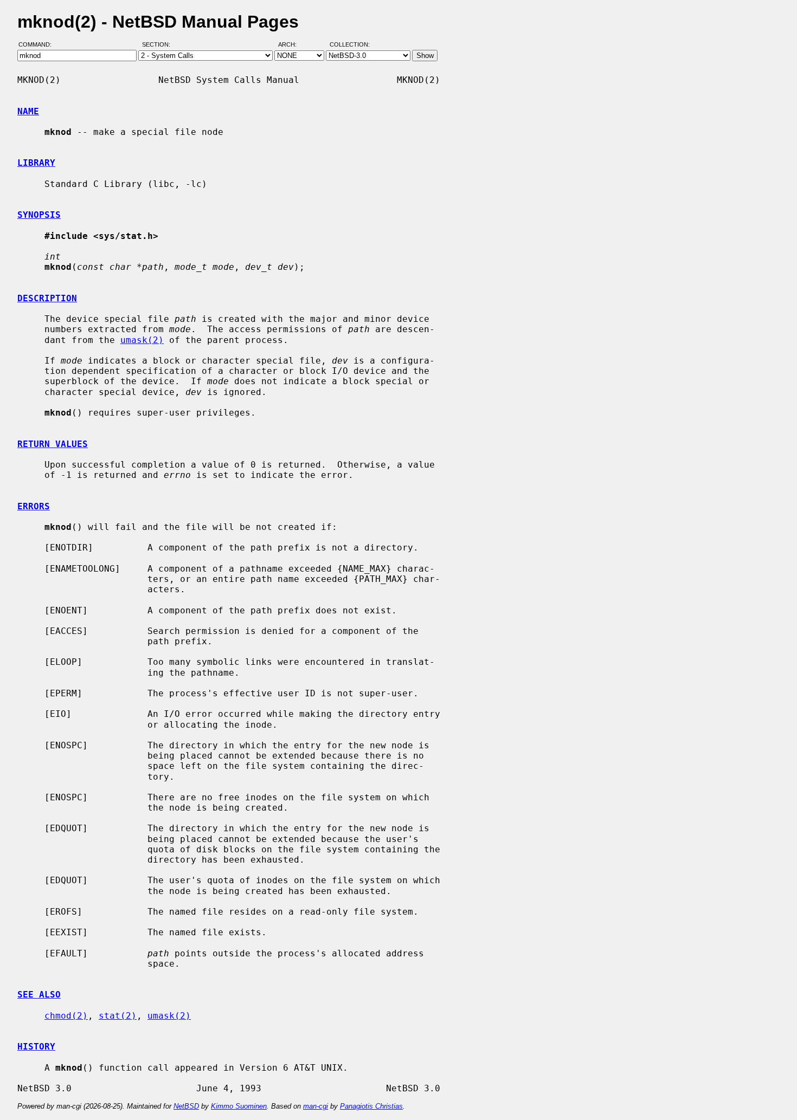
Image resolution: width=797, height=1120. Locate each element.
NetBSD (186, 1106)
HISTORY (36, 1046)
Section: (158, 45)
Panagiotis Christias (371, 1106)
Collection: (350, 45)
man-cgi (315, 1106)
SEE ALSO (39, 994)
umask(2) (142, 340)
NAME (28, 111)
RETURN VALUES (52, 444)
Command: (38, 45)
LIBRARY (36, 163)
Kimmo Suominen (239, 1106)
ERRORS (33, 506)
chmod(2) (66, 1016)
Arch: (292, 45)
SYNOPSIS (39, 215)
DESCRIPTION (47, 298)
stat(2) (118, 1016)
